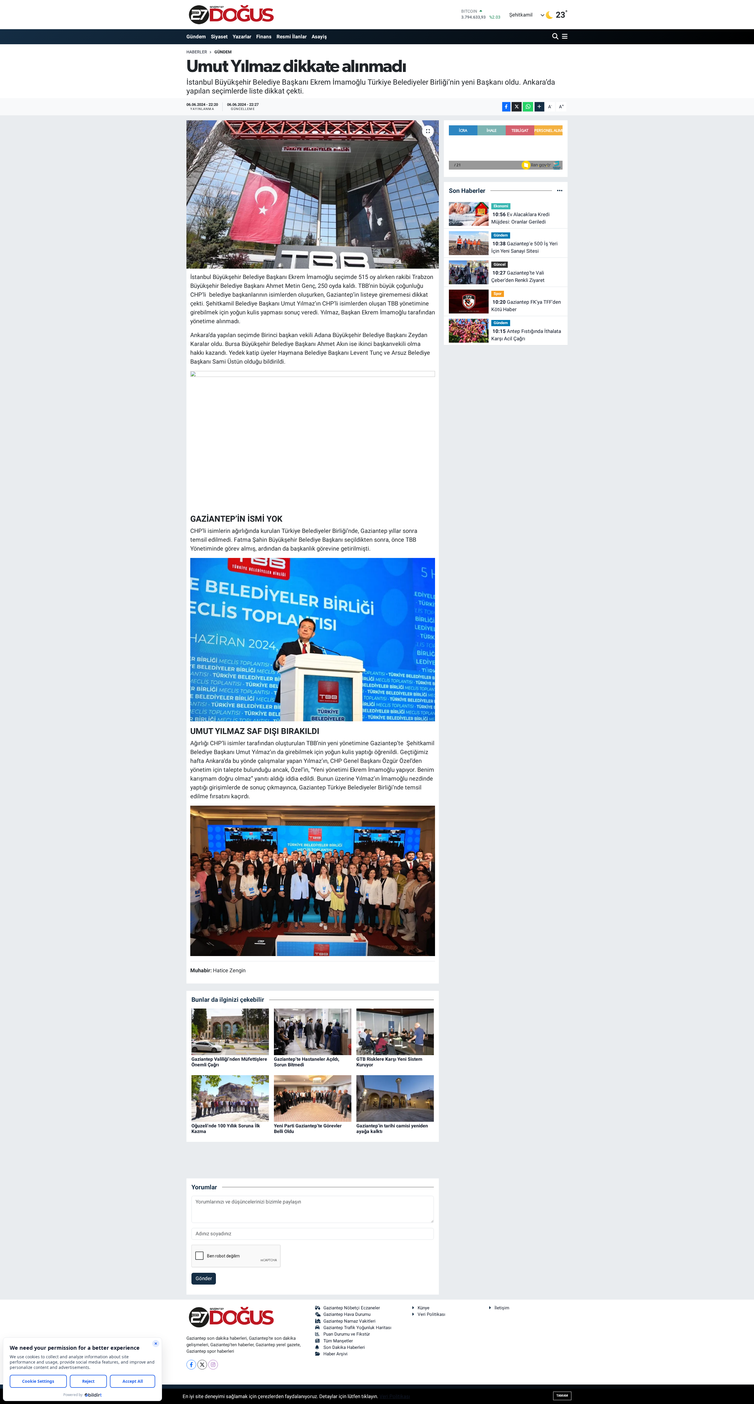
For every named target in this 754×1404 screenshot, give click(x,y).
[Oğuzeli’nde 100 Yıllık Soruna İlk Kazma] (230, 1098)
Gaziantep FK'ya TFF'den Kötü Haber (526, 306)
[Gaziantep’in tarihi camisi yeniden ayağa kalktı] (395, 1098)
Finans (264, 37)
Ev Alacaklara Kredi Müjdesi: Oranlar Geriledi (520, 218)
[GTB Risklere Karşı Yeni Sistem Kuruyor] (395, 1031)
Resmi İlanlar (292, 37)
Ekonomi (501, 206)
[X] (202, 1364)
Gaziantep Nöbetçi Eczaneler (351, 1308)
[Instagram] (213, 1364)
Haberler (196, 52)
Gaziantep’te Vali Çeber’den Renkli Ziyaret (518, 276)
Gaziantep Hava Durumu (347, 1314)
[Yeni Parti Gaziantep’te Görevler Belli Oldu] (312, 1098)
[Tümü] (560, 190)
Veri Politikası (431, 1314)
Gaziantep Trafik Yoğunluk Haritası (357, 1327)
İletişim (502, 1308)
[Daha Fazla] (539, 107)
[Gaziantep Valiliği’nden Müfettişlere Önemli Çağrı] (230, 1031)
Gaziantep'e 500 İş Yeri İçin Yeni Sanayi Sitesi (524, 247)
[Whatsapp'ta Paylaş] (528, 107)
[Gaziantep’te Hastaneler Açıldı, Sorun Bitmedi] (312, 1031)
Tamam (562, 1396)
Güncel (499, 264)
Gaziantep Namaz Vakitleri (349, 1321)
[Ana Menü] (564, 36)
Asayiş (319, 37)
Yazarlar (242, 37)
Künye (423, 1308)
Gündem (196, 37)
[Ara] (556, 36)
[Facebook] (191, 1364)
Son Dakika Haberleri (344, 1347)
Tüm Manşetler (338, 1341)
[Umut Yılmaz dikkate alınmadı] (312, 194)
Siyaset (219, 37)
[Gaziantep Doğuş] (231, 14)
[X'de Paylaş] (517, 107)
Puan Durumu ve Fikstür (346, 1334)
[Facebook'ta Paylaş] (506, 107)
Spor (498, 293)
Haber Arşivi (335, 1354)
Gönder (204, 1278)
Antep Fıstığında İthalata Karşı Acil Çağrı (526, 335)
